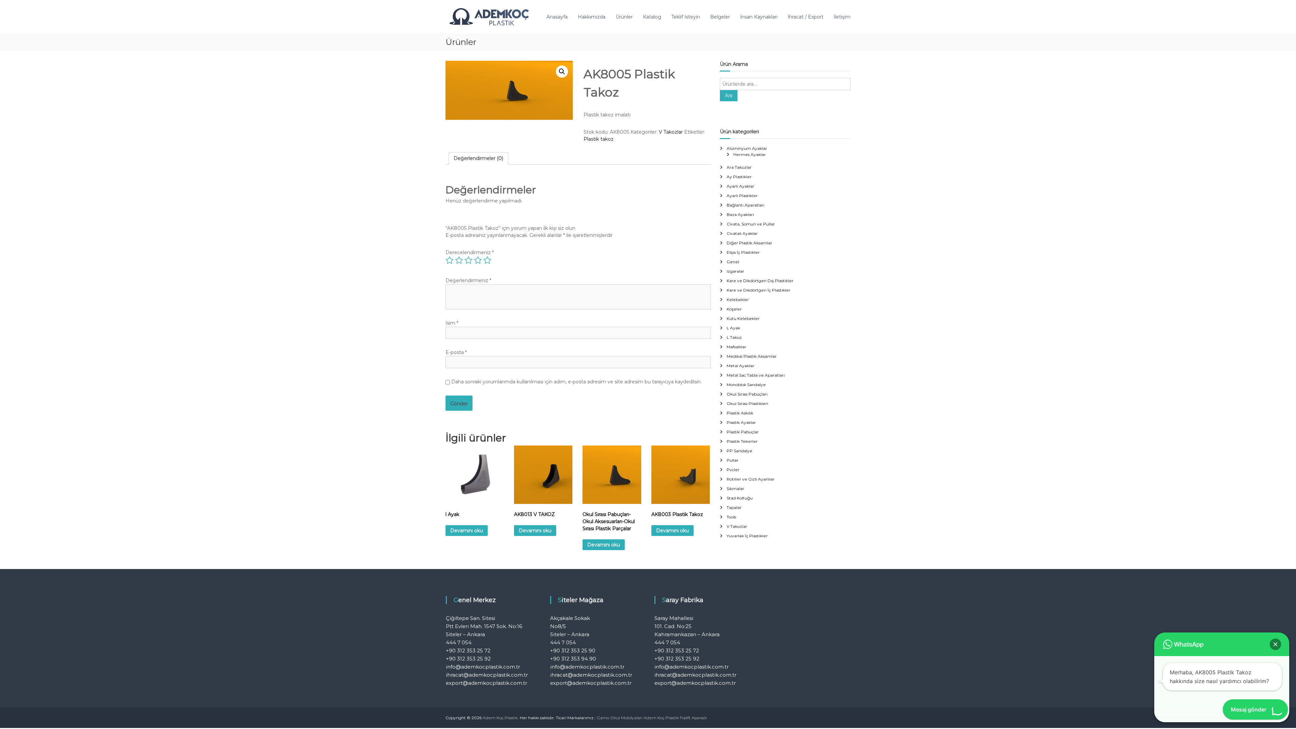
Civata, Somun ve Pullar (751, 223)
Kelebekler (738, 299)
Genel (733, 261)
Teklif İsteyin (685, 17)
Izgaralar (735, 271)
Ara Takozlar (739, 167)
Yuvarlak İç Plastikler (747, 535)
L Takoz (734, 337)
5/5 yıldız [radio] (487, 260)
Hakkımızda (591, 17)
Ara (728, 95)
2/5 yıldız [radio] (459, 260)
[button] (562, 71)
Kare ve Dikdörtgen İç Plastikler (758, 290)
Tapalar (734, 507)
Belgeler (720, 17)
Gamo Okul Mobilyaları (620, 717)
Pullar (732, 460)
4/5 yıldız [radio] (478, 260)
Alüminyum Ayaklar (747, 148)
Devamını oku (466, 531)
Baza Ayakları (740, 214)
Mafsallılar (736, 346)
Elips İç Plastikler (743, 252)
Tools (731, 516)
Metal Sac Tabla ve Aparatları (756, 375)
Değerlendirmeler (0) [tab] (478, 158)
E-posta (456, 352)
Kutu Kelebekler (743, 318)
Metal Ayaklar (740, 365)
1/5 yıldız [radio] (450, 260)
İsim (452, 323)
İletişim (842, 17)
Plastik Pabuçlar (743, 431)
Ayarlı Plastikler (742, 195)
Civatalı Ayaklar (742, 233)
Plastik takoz (599, 139)
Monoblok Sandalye (746, 384)
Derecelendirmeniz (470, 252)
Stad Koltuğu (740, 498)
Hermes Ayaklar (749, 154)
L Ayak (733, 327)
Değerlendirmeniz (468, 280)
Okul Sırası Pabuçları (747, 394)
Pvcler (733, 469)
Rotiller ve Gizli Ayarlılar (751, 479)
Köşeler (734, 309)
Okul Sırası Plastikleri (747, 403)
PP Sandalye (739, 450)
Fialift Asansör (693, 717)
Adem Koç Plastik (661, 717)
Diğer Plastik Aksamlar (749, 242)
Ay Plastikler (739, 176)
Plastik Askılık (740, 412)
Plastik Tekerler (742, 441)
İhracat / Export (806, 17)
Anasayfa (557, 17)
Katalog (652, 17)
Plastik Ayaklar (741, 422)
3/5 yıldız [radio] (468, 260)
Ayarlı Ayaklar (740, 186)
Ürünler (624, 17)
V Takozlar (671, 132)
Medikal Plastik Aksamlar (752, 356)
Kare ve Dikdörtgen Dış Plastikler (760, 280)
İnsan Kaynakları (759, 17)
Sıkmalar (735, 488)
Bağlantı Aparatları (745, 205)
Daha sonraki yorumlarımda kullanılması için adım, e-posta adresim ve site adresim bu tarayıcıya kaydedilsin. (576, 382)
